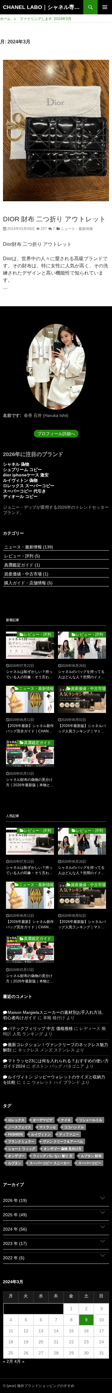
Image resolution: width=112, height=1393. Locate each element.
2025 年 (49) (15, 1214)
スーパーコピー (89, 1163)
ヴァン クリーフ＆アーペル (63, 1141)
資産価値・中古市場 (25, 573)
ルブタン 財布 (91, 1156)
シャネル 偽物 (16, 464)
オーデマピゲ (43, 1120)
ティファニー (69, 1134)
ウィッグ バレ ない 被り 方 (53, 1156)
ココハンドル (74, 1127)
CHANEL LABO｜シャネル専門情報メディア (43, 7)
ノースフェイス (19, 1127)
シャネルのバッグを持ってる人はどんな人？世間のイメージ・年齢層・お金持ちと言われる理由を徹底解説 (81, 675)
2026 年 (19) (15, 1200)
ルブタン (14, 1163)
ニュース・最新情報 (76, 229)
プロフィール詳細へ (56, 433)
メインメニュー (105, 7)
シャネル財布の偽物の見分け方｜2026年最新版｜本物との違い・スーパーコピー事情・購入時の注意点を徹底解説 (30, 783)
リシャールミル (90, 1120)
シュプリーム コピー (22, 469)
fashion (15, 1134)
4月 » (19, 1361)
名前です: (12, 415)
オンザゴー (16, 1156)
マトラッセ (47, 1127)
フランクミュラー (21, 1141)
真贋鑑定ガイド (21, 565)
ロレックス (16, 1120)
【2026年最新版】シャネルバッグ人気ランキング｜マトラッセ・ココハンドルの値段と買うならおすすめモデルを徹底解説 (82, 729)
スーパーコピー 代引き (24, 491)
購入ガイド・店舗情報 (28, 582)
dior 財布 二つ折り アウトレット (54, 219)
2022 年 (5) (13, 1257)
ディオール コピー (20, 496)
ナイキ (66, 1120)
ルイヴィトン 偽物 (20, 480)
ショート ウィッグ (21, 1148)
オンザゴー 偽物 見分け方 (63, 1148)
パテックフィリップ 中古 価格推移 (40, 1028)
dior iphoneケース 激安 (26, 475)
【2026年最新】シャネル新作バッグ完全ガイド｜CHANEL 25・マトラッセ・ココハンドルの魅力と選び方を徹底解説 (30, 729)
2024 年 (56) (15, 1229)
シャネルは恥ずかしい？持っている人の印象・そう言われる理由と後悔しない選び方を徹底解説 (29, 675)
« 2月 (8, 1361)
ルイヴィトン (41, 1134)
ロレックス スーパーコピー (28, 485)
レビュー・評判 (21, 556)
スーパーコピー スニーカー (50, 1163)
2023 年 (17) (15, 1243)
